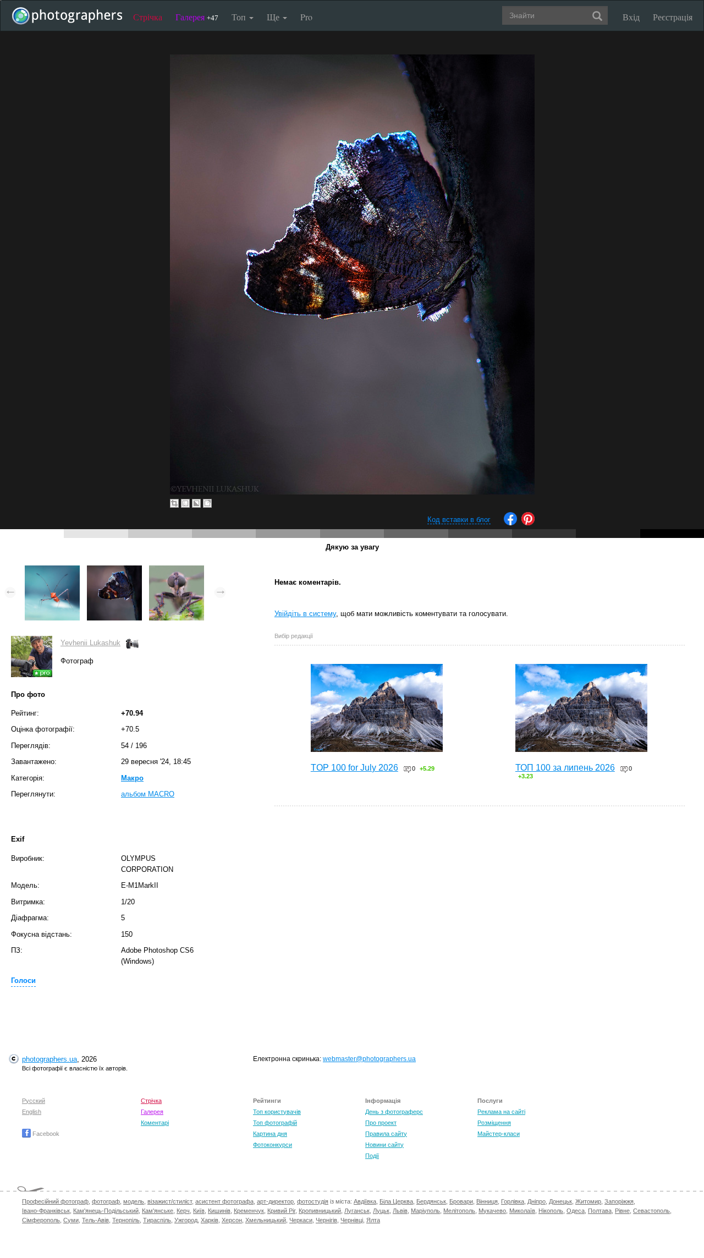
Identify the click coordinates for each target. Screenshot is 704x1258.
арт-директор (275, 1201)
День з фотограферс (394, 1111)
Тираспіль (157, 1220)
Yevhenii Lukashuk (90, 643)
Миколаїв (522, 1210)
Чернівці (351, 1220)
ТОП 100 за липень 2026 (565, 767)
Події (372, 1155)
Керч (183, 1210)
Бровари (461, 1201)
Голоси (23, 980)
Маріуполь (425, 1210)
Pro (306, 17)
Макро (132, 778)
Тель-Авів (95, 1220)
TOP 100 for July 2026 (354, 767)
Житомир (588, 1201)
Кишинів (219, 1210)
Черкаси (300, 1220)
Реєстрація (672, 17)
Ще (274, 17)
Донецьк (560, 1201)
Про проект (381, 1122)
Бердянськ (431, 1201)
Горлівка (512, 1201)
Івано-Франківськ (46, 1210)
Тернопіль (126, 1220)
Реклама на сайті (501, 1111)
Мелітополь (459, 1210)
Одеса (575, 1210)
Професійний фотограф (55, 1201)
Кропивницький (320, 1210)
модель (133, 1201)
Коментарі (155, 1122)
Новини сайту (384, 1144)
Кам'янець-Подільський (106, 1210)
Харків (209, 1220)
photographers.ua (49, 1059)
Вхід (631, 17)
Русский (33, 1100)
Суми (71, 1220)
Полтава (600, 1210)
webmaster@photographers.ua (369, 1059)
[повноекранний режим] (207, 503)
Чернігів (326, 1220)
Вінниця (487, 1201)
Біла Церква (396, 1201)
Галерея (196, 17)
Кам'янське (157, 1210)
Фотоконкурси (272, 1144)
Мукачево (492, 1210)
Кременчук (249, 1210)
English (31, 1111)
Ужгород (185, 1220)
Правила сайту (386, 1133)
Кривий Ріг (281, 1210)
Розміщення (494, 1122)
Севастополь (651, 1210)
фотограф (106, 1201)
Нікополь (550, 1210)
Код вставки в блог (459, 519)
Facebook (45, 1133)
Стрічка (147, 17)
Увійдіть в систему (305, 613)
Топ (240, 17)
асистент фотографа (224, 1201)
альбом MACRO (147, 794)
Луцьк (381, 1210)
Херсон (232, 1220)
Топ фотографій (275, 1122)
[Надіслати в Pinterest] (528, 523)
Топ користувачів (277, 1111)
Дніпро (536, 1201)
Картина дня (270, 1133)
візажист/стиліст (169, 1201)
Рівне (622, 1210)
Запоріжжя (619, 1201)
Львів (400, 1210)
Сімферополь (41, 1220)
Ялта (373, 1220)
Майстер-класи (498, 1133)
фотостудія (312, 1201)
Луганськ (357, 1210)
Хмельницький (265, 1220)
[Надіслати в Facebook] (510, 523)
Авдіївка (365, 1201)
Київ (199, 1210)
